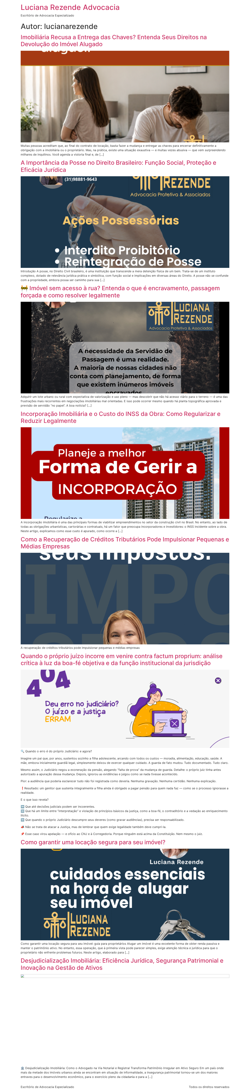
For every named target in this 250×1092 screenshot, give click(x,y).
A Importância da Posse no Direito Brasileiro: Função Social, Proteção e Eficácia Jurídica (118, 166)
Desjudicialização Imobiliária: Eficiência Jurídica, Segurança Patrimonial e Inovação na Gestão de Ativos (122, 964)
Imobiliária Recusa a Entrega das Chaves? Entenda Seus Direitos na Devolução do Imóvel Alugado (114, 41)
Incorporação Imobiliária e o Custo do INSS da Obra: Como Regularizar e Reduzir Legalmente (121, 417)
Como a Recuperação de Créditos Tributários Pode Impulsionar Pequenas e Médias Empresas (125, 543)
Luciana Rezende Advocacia (70, 7)
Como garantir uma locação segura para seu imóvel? (93, 842)
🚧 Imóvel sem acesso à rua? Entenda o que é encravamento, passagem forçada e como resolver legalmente (120, 292)
